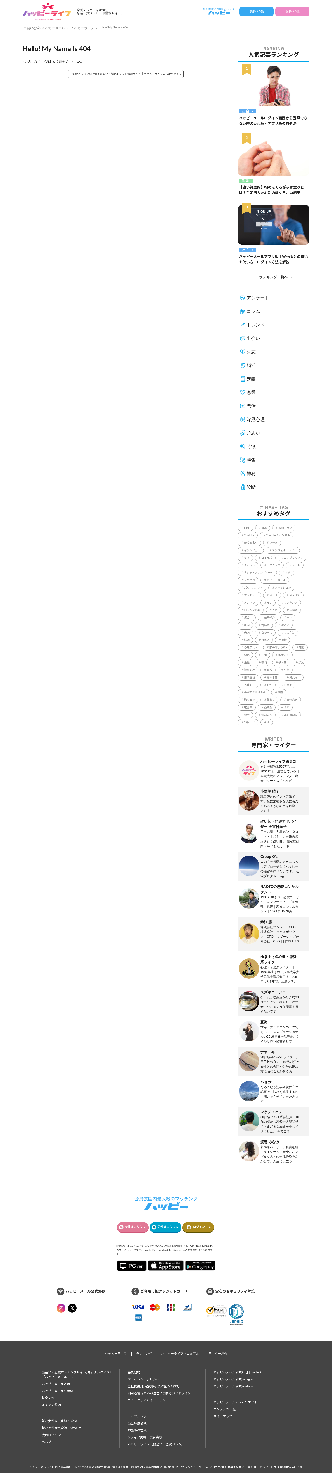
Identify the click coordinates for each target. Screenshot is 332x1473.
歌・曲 (282, 662)
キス (247, 557)
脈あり (271, 699)
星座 (247, 662)
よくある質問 (51, 1405)
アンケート (258, 297)
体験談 (293, 610)
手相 (264, 655)
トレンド (256, 324)
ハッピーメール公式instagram (234, 1379)
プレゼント (251, 595)
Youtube (249, 535)
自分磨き (292, 699)
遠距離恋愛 (290, 715)
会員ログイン (51, 1435)
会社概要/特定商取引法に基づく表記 (154, 1386)
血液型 (268, 707)
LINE (247, 528)
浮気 (301, 662)
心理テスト (251, 647)
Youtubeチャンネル (278, 535)
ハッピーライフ (83, 28)
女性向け (289, 632)
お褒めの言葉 (137, 1430)
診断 (245, 180)
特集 (251, 460)
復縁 (284, 640)
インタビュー (252, 550)
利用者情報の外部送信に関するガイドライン (159, 1393)
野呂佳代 (249, 722)
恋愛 (251, 392)
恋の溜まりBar (278, 647)
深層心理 (256, 419)
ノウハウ (249, 580)
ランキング (290, 602)
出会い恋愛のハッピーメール (44, 28)
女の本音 (266, 632)
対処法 (265, 640)
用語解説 (249, 677)
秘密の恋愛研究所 (255, 692)
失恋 (251, 351)
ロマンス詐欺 (252, 610)
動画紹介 (269, 617)
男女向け (294, 677)
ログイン (199, 1227)
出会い (247, 111)
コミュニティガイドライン (146, 1400)
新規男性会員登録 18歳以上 (61, 1428)
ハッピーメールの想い (57, 1391)
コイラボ (266, 557)
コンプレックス (293, 557)
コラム (253, 311)
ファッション (283, 587)
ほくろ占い (251, 542)
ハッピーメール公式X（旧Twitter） (238, 1372)
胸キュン (249, 699)
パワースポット (253, 587)
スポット (249, 565)
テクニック (273, 565)
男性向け (249, 685)
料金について (51, 1398)
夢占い (285, 625)
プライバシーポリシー (143, 1379)
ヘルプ (46, 1442)
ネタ (288, 572)
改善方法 (283, 655)
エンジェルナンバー (284, 550)
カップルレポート (140, 1416)
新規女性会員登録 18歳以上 (61, 1421)
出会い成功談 (137, 1423)
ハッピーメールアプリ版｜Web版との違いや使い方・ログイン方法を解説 (273, 259)
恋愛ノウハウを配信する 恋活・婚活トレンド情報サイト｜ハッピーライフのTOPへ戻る (125, 74)
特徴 (251, 446)
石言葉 (288, 685)
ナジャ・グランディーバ (259, 572)
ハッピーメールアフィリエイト (235, 1402)
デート (296, 565)
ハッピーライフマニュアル (180, 1353)
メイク (273, 595)
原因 (247, 625)
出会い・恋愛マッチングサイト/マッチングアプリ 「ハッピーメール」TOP (77, 1375)
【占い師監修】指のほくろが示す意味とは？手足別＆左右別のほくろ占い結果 (271, 190)
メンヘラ (249, 602)
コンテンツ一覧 (224, 1409)
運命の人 (266, 715)
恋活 (251, 406)
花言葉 (248, 707)
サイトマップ (222, 1416)
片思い (253, 433)
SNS (264, 528)
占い (289, 617)
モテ (269, 602)
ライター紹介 (217, 1353)
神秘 (251, 473)
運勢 (247, 715)
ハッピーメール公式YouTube (233, 1386)
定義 (251, 378)
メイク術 (294, 595)
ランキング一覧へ (273, 277)
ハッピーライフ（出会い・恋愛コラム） (156, 1444)
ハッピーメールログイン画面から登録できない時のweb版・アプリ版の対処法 (273, 120)
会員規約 (134, 1372)
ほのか (273, 542)
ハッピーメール (276, 580)
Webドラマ (285, 528)
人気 (275, 610)
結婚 (280, 692)
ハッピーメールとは (56, 1384)
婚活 (251, 365)
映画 (264, 662)
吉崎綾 (265, 625)
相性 (269, 685)
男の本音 (272, 677)
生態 (286, 670)
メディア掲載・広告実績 (145, 1437)
